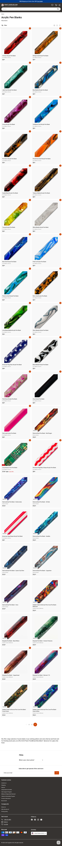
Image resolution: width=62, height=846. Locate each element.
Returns (3, 787)
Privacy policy (4, 811)
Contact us (3, 783)
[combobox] (31, 9)
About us (3, 807)
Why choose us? (5, 809)
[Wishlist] (52, 5)
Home (2, 14)
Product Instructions (6, 798)
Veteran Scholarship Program (8, 796)
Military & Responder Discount (8, 794)
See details (40, 1)
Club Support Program (6, 791)
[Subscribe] (56, 772)
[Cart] (56, 5)
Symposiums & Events (6, 789)
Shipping (3, 785)
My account (4, 800)
